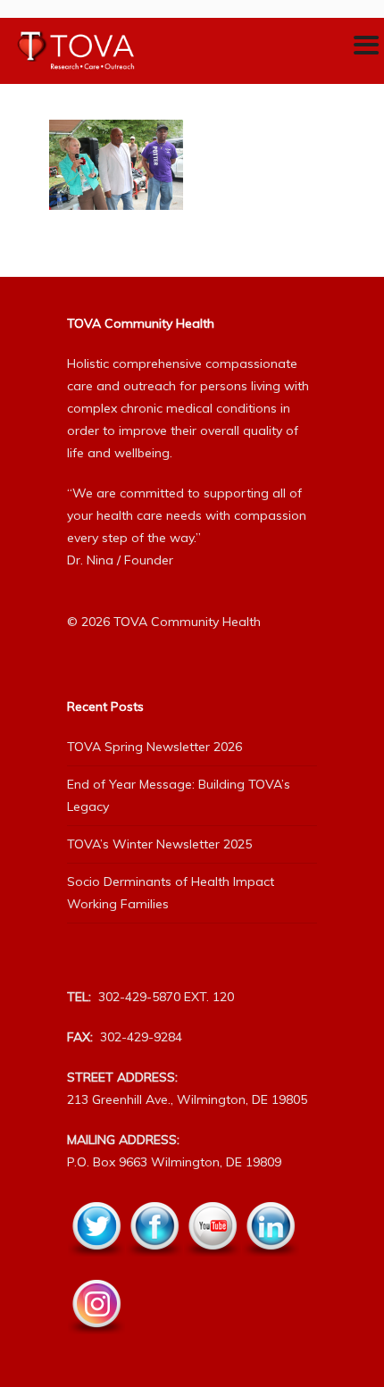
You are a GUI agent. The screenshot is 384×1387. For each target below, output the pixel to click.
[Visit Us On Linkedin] (270, 1266)
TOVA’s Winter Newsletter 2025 (159, 844)
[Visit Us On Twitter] (96, 1266)
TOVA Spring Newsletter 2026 (154, 747)
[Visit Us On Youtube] (212, 1266)
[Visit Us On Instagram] (96, 1344)
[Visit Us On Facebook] (154, 1266)
